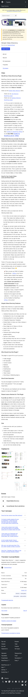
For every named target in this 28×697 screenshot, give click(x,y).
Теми (16, 644)
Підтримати (18, 658)
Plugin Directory (5, 6)
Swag (17, 660)
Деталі (4, 54)
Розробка (5, 64)
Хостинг (3, 646)
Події (16, 655)
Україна (6, 678)
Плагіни (17, 646)
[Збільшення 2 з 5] (11, 473)
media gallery (23, 593)
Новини (3, 644)
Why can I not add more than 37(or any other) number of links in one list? (10, 546)
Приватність (4, 648)
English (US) (24, 590)
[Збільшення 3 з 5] (24, 453)
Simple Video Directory (14, 90)
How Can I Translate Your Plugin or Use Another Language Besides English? (11, 551)
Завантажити (5, 48)
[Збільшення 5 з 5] (24, 483)
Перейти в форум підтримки (8, 620)
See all (25, 610)
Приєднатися (18, 653)
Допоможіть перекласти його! (14, 11)
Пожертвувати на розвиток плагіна (10, 633)
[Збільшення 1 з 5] (11, 453)
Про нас (3, 641)
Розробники (4, 658)
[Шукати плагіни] (15, 15)
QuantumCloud (11, 45)
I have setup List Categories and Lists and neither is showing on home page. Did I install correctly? (9, 535)
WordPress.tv (5, 660)
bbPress (4, 669)
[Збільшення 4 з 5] (24, 466)
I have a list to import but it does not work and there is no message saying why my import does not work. (10, 528)
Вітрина (17, 641)
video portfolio (23, 596)
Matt (3, 667)
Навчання (3, 653)
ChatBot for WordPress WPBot (14, 131)
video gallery (16, 596)
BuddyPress (5, 672)
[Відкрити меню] (26, 2)
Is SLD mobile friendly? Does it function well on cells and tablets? (9, 540)
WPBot (14, 273)
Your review (4, 610)
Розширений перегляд (7, 600)
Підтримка (5, 68)
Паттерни (17, 648)
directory (18, 593)
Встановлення (6, 61)
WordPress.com (6, 665)
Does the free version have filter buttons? (11, 515)
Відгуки (5, 57)
